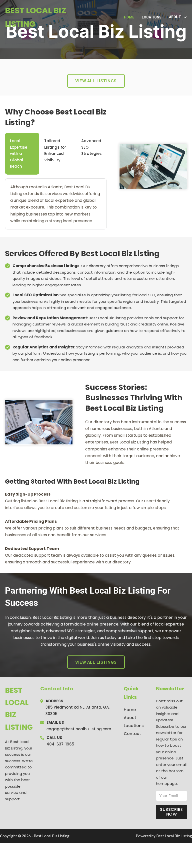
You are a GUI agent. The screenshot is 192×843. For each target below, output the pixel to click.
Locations (152, 17)
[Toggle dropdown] (185, 17)
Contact (132, 734)
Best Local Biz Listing (35, 17)
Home (129, 17)
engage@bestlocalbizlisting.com (78, 729)
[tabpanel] (56, 204)
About (130, 718)
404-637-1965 (60, 744)
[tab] (22, 154)
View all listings (96, 80)
